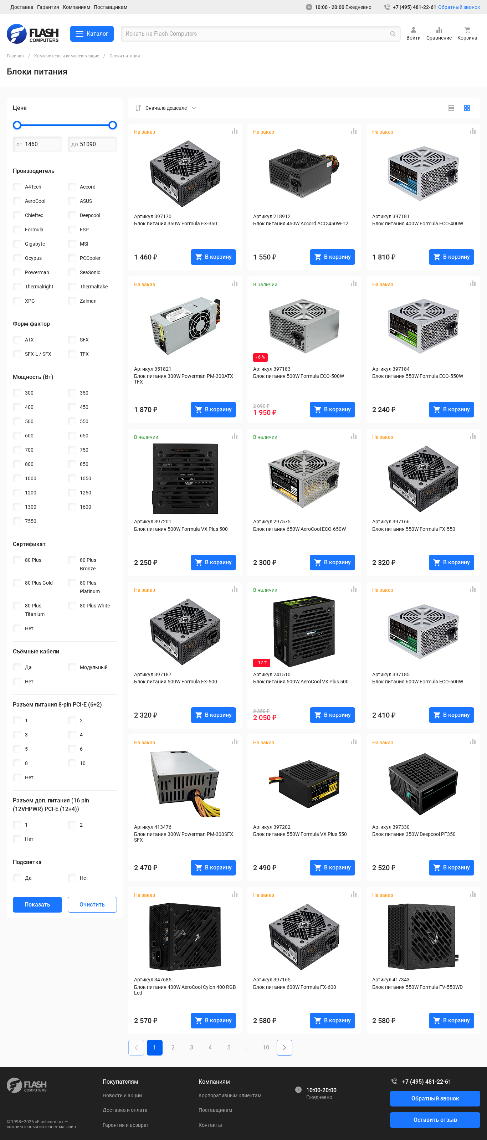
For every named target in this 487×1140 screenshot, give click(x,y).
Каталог (97, 33)
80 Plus (33, 560)
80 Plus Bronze (88, 564)
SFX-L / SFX (38, 354)
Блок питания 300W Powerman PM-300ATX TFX (184, 379)
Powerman (37, 272)
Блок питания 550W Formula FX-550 (413, 529)
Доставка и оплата (125, 1110)
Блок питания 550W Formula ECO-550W (417, 376)
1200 (30, 492)
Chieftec (34, 215)
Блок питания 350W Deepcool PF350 (414, 834)
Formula (34, 229)
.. (247, 1047)
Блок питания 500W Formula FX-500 (175, 681)
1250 (85, 492)
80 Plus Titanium (35, 610)
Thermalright (39, 286)
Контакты (210, 1125)
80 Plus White (95, 605)
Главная (15, 55)
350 (84, 393)
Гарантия (48, 7)
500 (29, 421)
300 (29, 393)
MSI (84, 244)
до (74, 144)
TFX (84, 354)
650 (84, 435)
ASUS (86, 201)
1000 (30, 478)
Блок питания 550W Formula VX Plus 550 (300, 834)
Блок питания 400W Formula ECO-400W (417, 223)
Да (28, 667)
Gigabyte (35, 244)
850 (84, 464)
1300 (30, 507)
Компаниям (76, 7)
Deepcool (90, 215)
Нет (29, 628)
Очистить (92, 904)
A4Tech (33, 187)
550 (84, 421)
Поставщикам (110, 7)
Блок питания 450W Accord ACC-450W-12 (300, 223)
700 (29, 450)
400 (29, 407)
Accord (88, 187)
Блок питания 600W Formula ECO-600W (417, 681)
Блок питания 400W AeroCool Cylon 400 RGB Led (185, 990)
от (19, 144)
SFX (84, 340)
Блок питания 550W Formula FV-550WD (417, 987)
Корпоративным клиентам (230, 1095)
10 (83, 763)
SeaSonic (90, 272)
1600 (85, 507)
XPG (30, 301)
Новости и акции (122, 1095)
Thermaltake (94, 286)
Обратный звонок (459, 7)
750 (84, 450)
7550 (30, 521)
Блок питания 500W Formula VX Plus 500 (181, 529)
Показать (37, 904)
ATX (29, 340)
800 (29, 464)
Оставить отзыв (435, 1119)
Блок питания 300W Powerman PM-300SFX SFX (184, 837)
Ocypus (33, 258)
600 (29, 435)
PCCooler (90, 258)
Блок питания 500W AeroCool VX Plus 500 (301, 681)
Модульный (94, 667)
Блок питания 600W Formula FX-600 (294, 987)
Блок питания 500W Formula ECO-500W (298, 376)
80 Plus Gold (39, 583)
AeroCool (35, 201)
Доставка (22, 7)
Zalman (88, 301)
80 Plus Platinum (90, 587)
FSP (84, 229)
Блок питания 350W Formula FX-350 (175, 223)
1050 (85, 478)
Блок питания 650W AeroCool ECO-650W (299, 529)
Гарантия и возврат (126, 1125)
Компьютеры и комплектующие (66, 55)
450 (84, 407)
